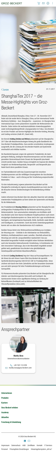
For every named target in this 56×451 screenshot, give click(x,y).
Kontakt (39, 445)
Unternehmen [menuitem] (6, 393)
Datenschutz (15, 445)
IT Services (48, 445)
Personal (4, 449)
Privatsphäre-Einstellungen (19, 449)
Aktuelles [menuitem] (5, 417)
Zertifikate (31, 445)
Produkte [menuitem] (4, 398)
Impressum (5, 445)
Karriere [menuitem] (4, 403)
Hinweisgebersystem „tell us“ (41, 449)
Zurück (5, 89)
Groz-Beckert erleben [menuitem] (9, 407)
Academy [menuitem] (5, 412)
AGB (24, 445)
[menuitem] (39, 3)
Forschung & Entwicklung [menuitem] (11, 422)
